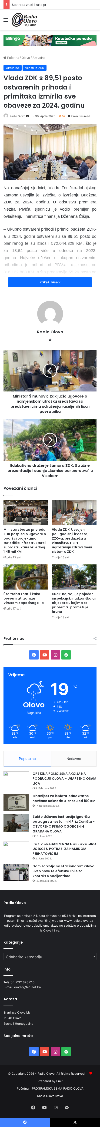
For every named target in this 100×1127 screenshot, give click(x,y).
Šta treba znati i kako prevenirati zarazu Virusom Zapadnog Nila (23, 598)
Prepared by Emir (50, 1081)
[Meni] (5, 21)
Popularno (27, 758)
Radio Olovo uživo (50, 1096)
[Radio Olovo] (24, 20)
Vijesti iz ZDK (34, 68)
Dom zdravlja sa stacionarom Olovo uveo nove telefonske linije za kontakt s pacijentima (63, 871)
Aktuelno (39, 58)
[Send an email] (27, 116)
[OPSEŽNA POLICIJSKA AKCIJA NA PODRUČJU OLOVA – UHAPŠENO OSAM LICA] (16, 780)
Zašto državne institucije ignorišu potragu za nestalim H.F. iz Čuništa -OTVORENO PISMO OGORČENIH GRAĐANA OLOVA (64, 824)
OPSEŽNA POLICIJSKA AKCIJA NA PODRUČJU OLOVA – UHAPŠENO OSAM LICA (64, 778)
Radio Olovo (17, 116)
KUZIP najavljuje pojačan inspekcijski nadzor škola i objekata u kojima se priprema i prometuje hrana (74, 603)
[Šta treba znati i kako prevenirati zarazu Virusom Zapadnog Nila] (25, 577)
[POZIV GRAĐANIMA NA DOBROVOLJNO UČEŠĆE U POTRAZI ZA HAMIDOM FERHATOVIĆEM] (16, 850)
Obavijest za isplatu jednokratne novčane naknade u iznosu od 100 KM (64, 798)
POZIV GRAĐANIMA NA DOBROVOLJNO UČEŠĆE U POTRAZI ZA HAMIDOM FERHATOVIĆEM (64, 849)
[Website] (50, 340)
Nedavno (74, 758)
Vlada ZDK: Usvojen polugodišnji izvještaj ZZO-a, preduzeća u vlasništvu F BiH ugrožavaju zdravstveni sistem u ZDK (72, 540)
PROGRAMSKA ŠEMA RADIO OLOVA (57, 1088)
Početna (12, 58)
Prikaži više (49, 282)
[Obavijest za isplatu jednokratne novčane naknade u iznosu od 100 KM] (16, 802)
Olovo (26, 58)
